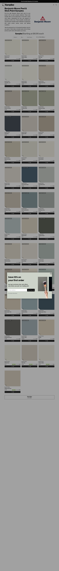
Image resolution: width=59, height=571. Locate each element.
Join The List (31, 290)
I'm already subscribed (12, 293)
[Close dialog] (51, 273)
